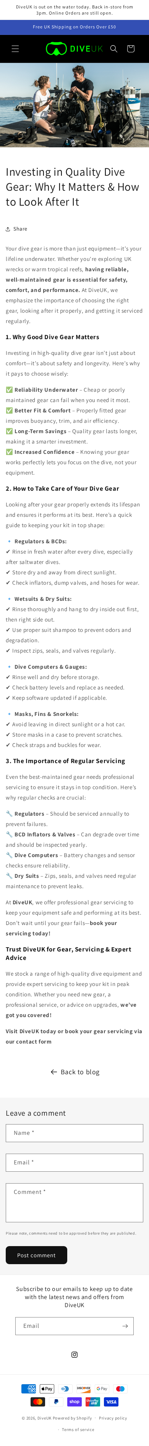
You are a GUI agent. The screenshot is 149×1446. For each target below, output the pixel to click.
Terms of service (78, 1429)
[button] (15, 48)
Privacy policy (113, 1418)
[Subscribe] (125, 1326)
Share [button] (20, 228)
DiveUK (44, 1417)
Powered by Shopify (72, 1417)
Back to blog (80, 1071)
